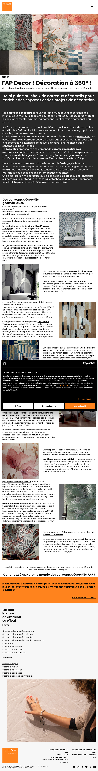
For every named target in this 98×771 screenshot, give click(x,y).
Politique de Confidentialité (84, 750)
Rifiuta (18, 406)
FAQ (94, 757)
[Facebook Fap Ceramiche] (82, 767)
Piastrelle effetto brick (13, 649)
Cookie (93, 752)
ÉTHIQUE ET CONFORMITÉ (58, 750)
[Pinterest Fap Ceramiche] (86, 767)
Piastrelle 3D (8, 643)
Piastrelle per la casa (12, 673)
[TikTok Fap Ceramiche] (94, 767)
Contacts (64, 762)
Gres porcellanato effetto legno (17, 634)
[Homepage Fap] (7, 7)
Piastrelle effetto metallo (14, 652)
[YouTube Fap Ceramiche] (74, 767)
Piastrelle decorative (12, 646)
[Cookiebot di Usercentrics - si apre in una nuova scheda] (84, 364)
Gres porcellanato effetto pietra (17, 637)
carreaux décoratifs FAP (75, 574)
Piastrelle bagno (10, 663)
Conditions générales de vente (55, 760)
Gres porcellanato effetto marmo (18, 631)
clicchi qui (63, 385)
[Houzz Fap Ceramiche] (90, 767)
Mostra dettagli (84, 399)
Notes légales (62, 755)
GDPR (66, 752)
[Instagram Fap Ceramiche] (78, 767)
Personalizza (47, 406)
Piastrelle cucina (10, 666)
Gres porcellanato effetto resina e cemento (23, 640)
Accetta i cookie (80, 406)
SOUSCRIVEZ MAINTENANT (84, 597)
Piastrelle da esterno (12, 669)
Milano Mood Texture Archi (39, 248)
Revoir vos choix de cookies (84, 755)
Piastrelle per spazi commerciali (17, 676)
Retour (5, 77)
